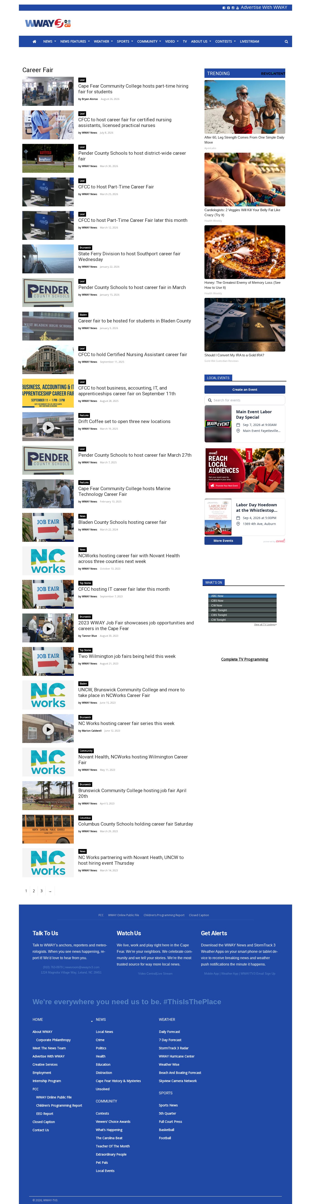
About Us (199, 41)
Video (170, 41)
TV (185, 41)
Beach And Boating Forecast (180, 1072)
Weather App (229, 973)
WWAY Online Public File (123, 915)
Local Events (105, 1171)
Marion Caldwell (92, 730)
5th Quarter (167, 1113)
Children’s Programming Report (164, 915)
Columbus (85, 817)
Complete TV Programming (244, 659)
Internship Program (47, 1081)
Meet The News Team (49, 1048)
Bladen (83, 314)
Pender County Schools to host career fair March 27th (134, 455)
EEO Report (44, 1113)
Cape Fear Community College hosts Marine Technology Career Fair (124, 491)
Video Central (147, 973)
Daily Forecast (169, 1031)
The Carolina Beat (109, 1138)
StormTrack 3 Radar (174, 1048)
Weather (101, 41)
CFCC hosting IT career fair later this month (124, 589)
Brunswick (85, 247)
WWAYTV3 (53, 23)
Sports (123, 41)
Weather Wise (169, 1064)
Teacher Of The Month (113, 1146)
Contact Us (41, 1130)
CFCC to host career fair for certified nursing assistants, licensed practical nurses (124, 122)
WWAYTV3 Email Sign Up (258, 973)
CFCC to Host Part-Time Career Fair (116, 187)
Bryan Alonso (90, 99)
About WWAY (42, 1031)
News (47, 41)
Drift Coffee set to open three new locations (124, 421)
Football (165, 1138)
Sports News (168, 1105)
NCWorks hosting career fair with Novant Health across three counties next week (129, 558)
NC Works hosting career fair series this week (126, 723)
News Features (73, 41)
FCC (101, 915)
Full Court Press (170, 1121)
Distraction (104, 1072)
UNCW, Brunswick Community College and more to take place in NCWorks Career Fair (131, 692)
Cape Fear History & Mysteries (118, 1081)
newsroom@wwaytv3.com (82, 967)
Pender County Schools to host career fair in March (132, 287)
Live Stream (165, 973)
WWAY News (89, 132)
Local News (104, 1031)
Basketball (166, 1130)
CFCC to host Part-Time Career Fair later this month (132, 220)
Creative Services (45, 1064)
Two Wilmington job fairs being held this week (127, 656)
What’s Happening (109, 1130)
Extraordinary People (111, 1154)
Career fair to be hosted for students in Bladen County (134, 321)
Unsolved (103, 1089)
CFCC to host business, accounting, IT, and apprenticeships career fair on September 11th (127, 390)
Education (103, 1064)
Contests (223, 41)
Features (84, 415)
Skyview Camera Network (178, 1081)
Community (147, 41)
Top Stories (85, 583)
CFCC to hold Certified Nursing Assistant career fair (132, 354)
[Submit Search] (286, 41)
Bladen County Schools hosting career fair (122, 522)
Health (100, 1056)
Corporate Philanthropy (53, 1040)
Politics (101, 1048)
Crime (100, 1040)
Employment (42, 1072)
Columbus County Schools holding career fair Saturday (135, 824)
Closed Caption (199, 915)
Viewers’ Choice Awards (113, 1121)
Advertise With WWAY (264, 7)
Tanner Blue (89, 635)
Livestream (249, 41)
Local (82, 79)
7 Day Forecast (170, 1040)
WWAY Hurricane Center (176, 1056)
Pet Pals (102, 1162)
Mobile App (211, 973)
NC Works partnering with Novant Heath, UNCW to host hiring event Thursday (131, 860)
